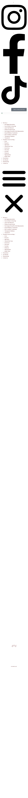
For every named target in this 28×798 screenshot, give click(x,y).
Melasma (6, 153)
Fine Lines (6, 149)
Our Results (5, 159)
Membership (6, 161)
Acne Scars (7, 148)
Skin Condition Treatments (10, 134)
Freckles (6, 151)
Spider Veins (7, 156)
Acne (5, 141)
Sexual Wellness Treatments (11, 132)
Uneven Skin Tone (8, 146)
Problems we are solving (8, 139)
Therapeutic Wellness (9, 136)
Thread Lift (7, 138)
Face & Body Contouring (10, 126)
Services (5, 122)
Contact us (5, 163)
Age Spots (6, 144)
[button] (14, 191)
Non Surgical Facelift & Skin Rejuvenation (14, 131)
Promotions (5, 158)
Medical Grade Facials (9, 129)
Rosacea (6, 143)
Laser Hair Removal (9, 127)
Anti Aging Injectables (9, 124)
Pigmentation (7, 154)
